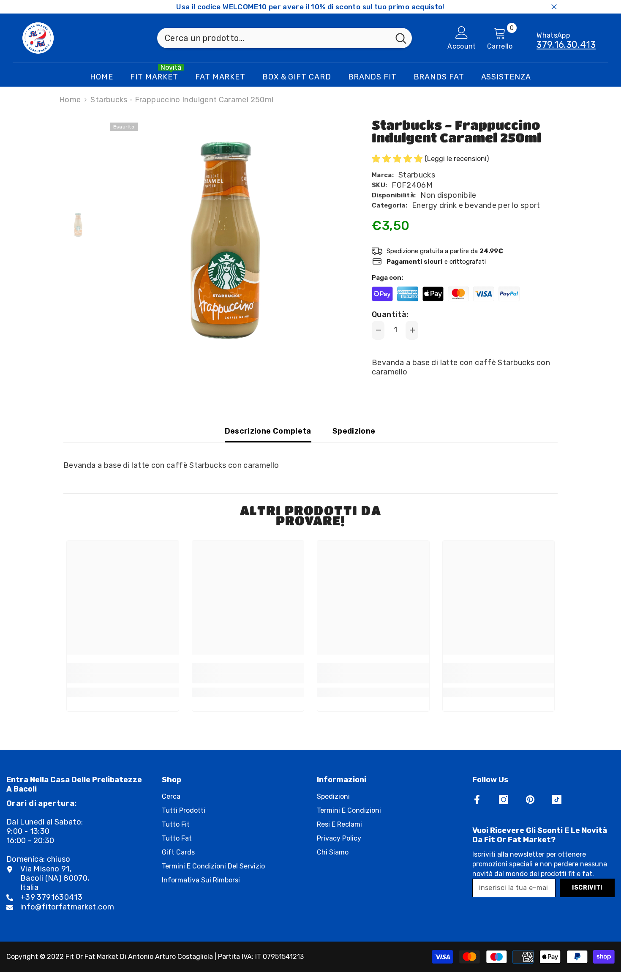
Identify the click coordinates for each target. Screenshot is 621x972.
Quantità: (390, 314)
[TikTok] (557, 799)
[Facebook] (477, 799)
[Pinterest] (530, 799)
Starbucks (416, 175)
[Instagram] (503, 799)
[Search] (284, 38)
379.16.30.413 (566, 44)
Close (554, 7)
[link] (123, 678)
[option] (226, 239)
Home (70, 99)
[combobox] (273, 38)
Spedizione (354, 431)
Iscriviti (587, 887)
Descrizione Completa (268, 431)
